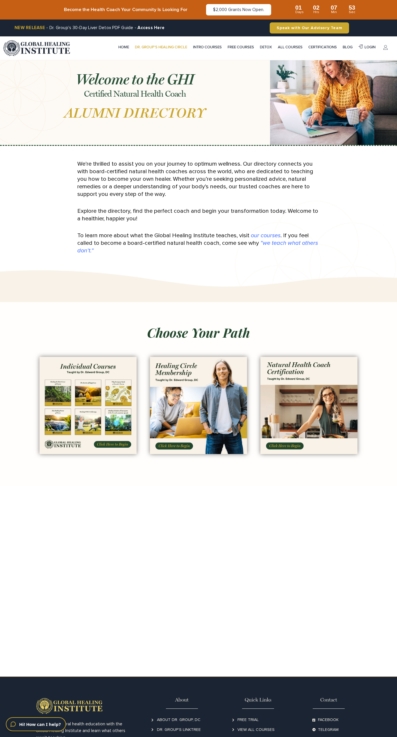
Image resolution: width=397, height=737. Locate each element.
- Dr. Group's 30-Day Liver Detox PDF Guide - (89, 27)
